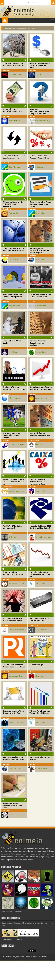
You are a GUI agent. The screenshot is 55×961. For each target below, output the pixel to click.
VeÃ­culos (33, 487)
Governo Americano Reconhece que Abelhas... (39, 343)
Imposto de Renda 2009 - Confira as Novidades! (41, 527)
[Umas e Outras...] (8, 908)
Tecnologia (7, 209)
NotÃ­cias (6, 70)
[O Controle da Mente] (21, 908)
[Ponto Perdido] (47, 882)
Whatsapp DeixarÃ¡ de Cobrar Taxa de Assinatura (13, 204)
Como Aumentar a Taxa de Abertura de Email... (13, 712)
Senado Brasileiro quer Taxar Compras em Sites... (40, 65)
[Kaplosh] (34, 882)
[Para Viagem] (8, 882)
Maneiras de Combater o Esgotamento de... (14, 157)
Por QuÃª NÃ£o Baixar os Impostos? (13, 527)
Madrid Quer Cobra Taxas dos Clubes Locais (11, 435)
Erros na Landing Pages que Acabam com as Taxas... (40, 204)
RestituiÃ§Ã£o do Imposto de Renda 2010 (40, 434)
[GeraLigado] (47, 908)
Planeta (32, 348)
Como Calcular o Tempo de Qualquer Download (13, 249)
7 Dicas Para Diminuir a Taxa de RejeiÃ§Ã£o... (40, 712)
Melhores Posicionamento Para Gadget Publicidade (39, 111)
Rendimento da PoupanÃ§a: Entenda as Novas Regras (41, 250)
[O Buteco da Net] (34, 895)
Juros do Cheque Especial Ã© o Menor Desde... (12, 805)
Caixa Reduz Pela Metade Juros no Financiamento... (37, 482)
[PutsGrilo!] (47, 895)
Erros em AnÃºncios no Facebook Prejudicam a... (13, 297)
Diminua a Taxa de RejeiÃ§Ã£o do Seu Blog (14, 388)
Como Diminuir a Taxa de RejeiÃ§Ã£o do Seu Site (41, 388)
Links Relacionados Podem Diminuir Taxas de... (40, 574)
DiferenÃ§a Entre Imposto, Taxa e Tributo (13, 573)
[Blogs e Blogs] (34, 908)
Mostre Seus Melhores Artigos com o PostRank (14, 666)
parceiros (18, 911)
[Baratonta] (8, 895)
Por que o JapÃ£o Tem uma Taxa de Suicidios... (14, 64)
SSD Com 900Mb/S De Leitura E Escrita (39, 619)
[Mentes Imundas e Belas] (21, 895)
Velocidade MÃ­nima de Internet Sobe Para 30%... (14, 758)
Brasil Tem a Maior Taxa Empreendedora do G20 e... (13, 482)
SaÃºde (32, 302)
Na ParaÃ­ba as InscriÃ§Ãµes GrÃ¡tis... (13, 110)
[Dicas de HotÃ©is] (21, 882)
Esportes (6, 440)
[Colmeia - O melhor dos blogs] (6, 16)
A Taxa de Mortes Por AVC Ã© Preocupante (12, 619)
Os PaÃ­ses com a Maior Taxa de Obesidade (40, 296)
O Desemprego (36, 665)
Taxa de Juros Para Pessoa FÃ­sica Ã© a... (39, 157)
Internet (33, 116)
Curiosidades (34, 440)
